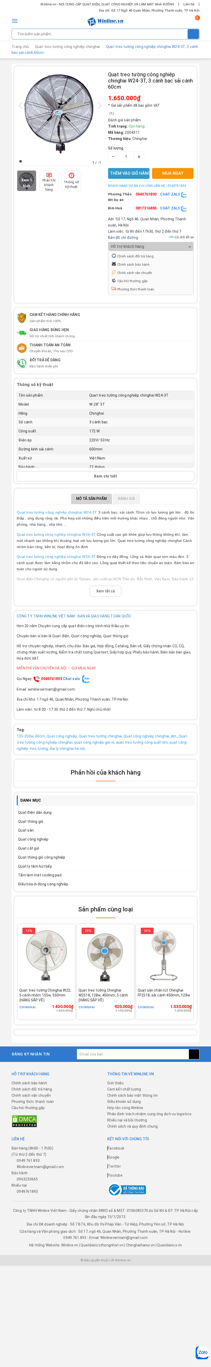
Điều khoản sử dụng (124, 1102)
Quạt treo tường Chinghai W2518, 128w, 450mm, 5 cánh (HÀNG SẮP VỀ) (103, 995)
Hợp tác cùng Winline (125, 1108)
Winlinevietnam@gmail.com (40, 1167)
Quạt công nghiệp (33, 839)
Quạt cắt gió (28, 848)
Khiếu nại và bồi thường (127, 1120)
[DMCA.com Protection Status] (24, 1121)
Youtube (115, 1175)
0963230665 (27, 1179)
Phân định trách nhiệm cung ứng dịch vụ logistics (149, 1114)
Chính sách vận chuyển (134, 273)
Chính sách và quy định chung (132, 1126)
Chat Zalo (170, 194)
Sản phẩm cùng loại (105, 909)
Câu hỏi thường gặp (132, 281)
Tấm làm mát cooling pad (39, 875)
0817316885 (146, 208)
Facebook (116, 1148)
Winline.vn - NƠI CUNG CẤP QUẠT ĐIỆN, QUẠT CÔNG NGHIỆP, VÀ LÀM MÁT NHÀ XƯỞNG (107, 4)
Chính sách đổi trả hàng (135, 256)
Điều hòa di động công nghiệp (43, 884)
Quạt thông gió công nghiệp (41, 857)
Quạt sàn (26, 830)
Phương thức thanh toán (135, 289)
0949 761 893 (28, 1161)
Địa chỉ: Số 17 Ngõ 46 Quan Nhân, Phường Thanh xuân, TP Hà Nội (149, 10)
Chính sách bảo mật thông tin (132, 1095)
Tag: (21, 730)
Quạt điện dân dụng (35, 812)
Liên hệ (189, 4)
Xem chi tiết (105, 476)
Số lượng (115, 148)
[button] (20, 161)
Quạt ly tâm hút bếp (35, 866)
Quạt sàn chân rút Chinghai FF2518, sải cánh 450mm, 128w (164, 992)
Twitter (114, 1166)
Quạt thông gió (30, 821)
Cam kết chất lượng (124, 1089)
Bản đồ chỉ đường (123, 238)
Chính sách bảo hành (133, 264)
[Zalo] (202, 1352)
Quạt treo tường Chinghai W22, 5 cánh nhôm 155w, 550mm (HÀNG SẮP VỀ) (45, 995)
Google (114, 1157)
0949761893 (146, 194)
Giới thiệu (115, 1083)
